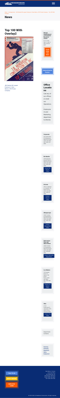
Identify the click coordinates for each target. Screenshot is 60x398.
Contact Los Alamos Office (47, 286)
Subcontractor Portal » (47, 71)
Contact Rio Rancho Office (47, 170)
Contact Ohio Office (47, 314)
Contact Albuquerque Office (47, 226)
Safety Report (12, 378)
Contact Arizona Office (47, 198)
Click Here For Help (47, 52)
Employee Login (11, 384)
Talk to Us (11, 373)
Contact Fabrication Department (49, 256)
